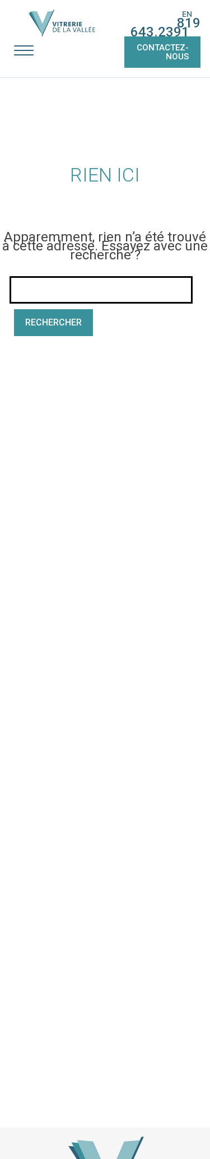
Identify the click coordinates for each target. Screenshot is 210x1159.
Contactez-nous (163, 52)
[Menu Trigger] (23, 50)
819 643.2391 (165, 27)
